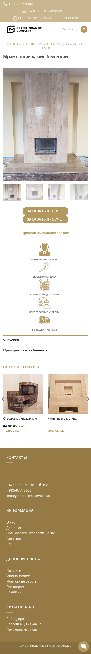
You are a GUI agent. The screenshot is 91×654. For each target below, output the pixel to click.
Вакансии (13, 592)
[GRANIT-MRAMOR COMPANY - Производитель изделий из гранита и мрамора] (24, 29)
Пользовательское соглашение (30, 533)
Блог (10, 544)
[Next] (81, 124)
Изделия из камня (43, 44)
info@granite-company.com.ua (28, 496)
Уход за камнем (18, 576)
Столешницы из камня (23, 624)
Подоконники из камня (23, 629)
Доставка (13, 528)
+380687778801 (18, 490)
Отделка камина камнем (20, 418)
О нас (10, 522)
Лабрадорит (15, 619)
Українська (70, 29)
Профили (13, 570)
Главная (13, 44)
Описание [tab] (11, 339)
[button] (84, 29)
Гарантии (13, 538)
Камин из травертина (62, 418)
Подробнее (11, 430)
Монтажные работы (21, 581)
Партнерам (15, 587)
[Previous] (10, 124)
